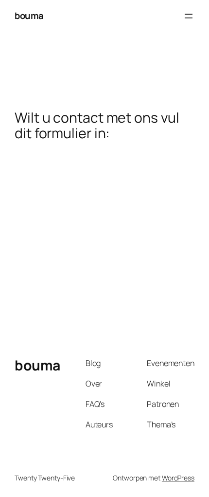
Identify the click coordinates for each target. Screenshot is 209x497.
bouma (29, 15)
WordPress (178, 477)
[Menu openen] (188, 16)
